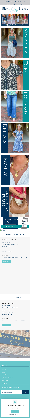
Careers (3, 372)
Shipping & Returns (6, 375)
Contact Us (3, 371)
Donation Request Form (6, 377)
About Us (3, 369)
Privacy (3, 379)
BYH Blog (3, 374)
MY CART (19, 4)
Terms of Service (5, 380)
